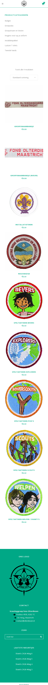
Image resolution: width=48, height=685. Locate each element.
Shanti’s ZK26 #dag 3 (24, 669)
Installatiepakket (11, 40)
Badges (8, 21)
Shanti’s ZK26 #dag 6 (24, 653)
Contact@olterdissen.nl (25, 621)
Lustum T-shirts (11, 45)
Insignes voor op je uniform (16, 35)
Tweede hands (10, 50)
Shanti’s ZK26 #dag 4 (24, 664)
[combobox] (24, 77)
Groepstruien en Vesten (14, 30)
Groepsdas (9, 25)
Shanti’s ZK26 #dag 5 (24, 659)
